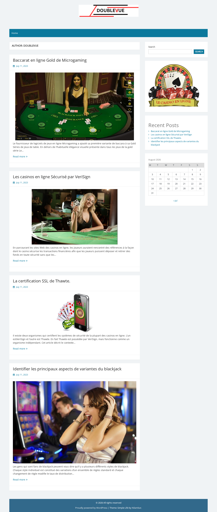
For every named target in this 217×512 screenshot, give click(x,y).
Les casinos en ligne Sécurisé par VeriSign (51, 176)
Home (15, 33)
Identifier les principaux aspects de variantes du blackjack (67, 369)
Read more (26, 156)
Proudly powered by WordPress (91, 507)
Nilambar (136, 507)
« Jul (175, 200)
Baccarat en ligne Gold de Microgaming (50, 60)
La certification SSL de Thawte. (41, 281)
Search (151, 46)
